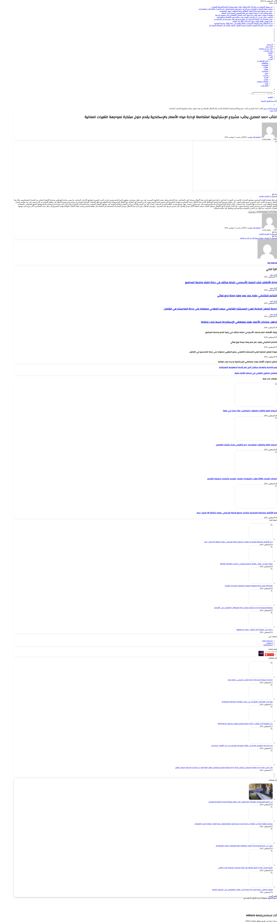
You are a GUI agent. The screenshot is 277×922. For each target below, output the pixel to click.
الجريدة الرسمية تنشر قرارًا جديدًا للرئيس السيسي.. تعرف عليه (250, 679)
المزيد (270, 59)
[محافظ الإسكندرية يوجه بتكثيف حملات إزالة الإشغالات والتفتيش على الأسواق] (261, 605)
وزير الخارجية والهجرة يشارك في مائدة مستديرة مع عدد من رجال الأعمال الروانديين (242, 745)
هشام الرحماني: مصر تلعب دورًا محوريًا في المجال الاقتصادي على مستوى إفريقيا (244, 15)
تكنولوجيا (265, 65)
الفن (271, 57)
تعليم (266, 83)
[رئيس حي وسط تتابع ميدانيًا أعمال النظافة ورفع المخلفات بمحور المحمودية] (261, 843)
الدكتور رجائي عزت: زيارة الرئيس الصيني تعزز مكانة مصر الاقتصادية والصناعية (244, 17)
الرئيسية (270, 44)
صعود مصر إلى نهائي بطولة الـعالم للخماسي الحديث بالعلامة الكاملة (246, 563)
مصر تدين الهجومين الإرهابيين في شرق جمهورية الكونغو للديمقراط (247, 701)
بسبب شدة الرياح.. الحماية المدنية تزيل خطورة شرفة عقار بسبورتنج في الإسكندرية (243, 19)
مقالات (265, 67)
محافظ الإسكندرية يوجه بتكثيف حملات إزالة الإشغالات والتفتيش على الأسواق (243, 607)
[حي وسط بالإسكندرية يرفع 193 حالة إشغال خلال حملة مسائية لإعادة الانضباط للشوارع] (261, 799)
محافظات (264, 63)
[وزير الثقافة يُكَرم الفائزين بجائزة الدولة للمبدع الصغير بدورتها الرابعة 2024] (261, 721)
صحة (266, 73)
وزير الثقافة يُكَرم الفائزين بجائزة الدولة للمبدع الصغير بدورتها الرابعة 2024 (245, 723)
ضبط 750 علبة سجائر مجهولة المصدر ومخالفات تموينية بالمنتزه (249, 585)
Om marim (256, 137)
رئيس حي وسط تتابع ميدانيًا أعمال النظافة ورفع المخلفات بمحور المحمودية (246, 11)
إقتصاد (270, 53)
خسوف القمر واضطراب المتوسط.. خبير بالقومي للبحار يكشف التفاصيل (246, 445)
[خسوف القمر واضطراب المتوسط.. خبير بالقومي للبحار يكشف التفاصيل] (256, 440)
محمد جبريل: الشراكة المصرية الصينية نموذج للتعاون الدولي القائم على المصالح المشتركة (241, 25)
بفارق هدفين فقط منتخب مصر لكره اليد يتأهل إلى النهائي (252, 21)
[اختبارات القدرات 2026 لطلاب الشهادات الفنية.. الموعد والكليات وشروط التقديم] (256, 474)
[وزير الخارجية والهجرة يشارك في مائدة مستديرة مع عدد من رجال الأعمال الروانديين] (261, 743)
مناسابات (265, 71)
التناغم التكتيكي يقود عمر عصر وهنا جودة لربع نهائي (247, 295)
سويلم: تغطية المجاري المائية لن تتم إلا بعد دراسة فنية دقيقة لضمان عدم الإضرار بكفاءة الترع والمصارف (236, 9)
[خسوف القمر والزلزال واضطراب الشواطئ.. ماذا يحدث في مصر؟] (256, 406)
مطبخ (266, 69)
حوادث (266, 79)
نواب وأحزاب (268, 51)
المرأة (266, 77)
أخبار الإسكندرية (262, 61)
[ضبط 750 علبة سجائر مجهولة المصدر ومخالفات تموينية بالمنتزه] (261, 583)
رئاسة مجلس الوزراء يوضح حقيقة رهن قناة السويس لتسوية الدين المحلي (247, 13)
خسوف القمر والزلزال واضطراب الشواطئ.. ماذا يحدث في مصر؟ (250, 411)
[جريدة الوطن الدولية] (269, 101)
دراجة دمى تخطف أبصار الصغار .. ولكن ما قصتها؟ (254, 629)
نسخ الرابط (252, 212)
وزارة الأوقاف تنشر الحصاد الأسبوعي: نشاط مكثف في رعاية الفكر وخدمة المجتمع (243, 23)
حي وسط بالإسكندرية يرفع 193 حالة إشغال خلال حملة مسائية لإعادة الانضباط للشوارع (242, 7)
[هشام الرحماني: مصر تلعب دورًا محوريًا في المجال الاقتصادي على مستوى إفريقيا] (261, 887)
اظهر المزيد (273, 896)
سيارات (265, 75)
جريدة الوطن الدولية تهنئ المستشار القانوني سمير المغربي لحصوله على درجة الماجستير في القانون (220, 308)
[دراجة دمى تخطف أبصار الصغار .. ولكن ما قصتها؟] (261, 627)
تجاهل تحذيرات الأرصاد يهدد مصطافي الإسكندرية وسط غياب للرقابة (239, 322)
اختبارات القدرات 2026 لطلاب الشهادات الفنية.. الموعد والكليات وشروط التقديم (242, 479)
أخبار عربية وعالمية (266, 49)
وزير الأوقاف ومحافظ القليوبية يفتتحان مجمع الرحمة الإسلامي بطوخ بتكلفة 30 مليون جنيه (237, 513)
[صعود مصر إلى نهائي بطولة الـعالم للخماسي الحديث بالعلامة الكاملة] (261, 561)
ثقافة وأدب (264, 85)
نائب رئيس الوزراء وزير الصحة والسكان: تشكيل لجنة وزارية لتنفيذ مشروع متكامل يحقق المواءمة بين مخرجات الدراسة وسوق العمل (224, 767)
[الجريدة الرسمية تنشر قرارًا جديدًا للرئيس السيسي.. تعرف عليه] (261, 677)
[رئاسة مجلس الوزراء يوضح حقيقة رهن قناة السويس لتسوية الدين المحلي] (261, 865)
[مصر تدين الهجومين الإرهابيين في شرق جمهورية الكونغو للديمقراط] (261, 699)
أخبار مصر (269, 46)
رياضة (270, 55)
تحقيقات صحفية (262, 81)
